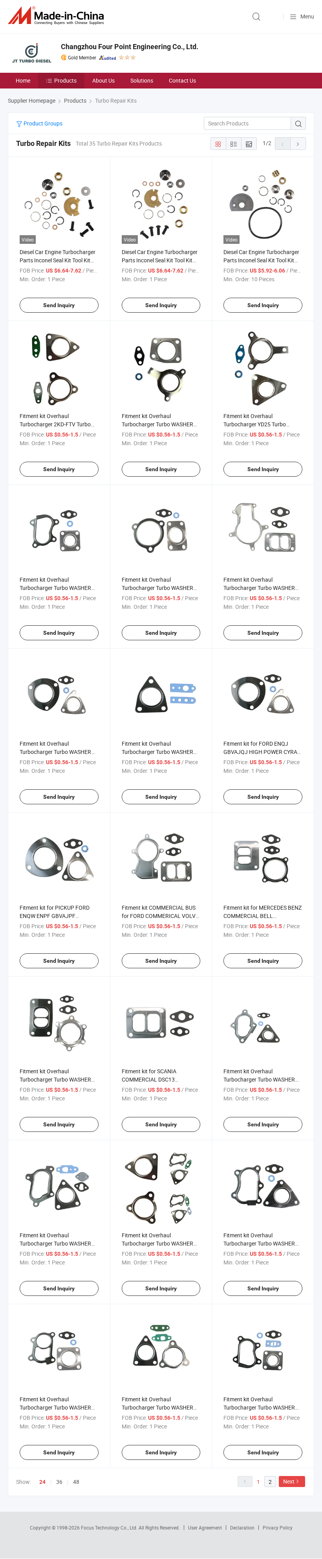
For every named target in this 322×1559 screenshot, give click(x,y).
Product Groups (42, 123)
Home (23, 80)
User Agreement (205, 1527)
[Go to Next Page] (298, 143)
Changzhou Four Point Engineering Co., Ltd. (129, 46)
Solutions (141, 80)
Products (65, 80)
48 (76, 1481)
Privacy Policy (278, 1527)
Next (289, 1481)
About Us (103, 80)
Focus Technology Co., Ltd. (110, 1527)
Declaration (242, 1527)
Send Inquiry (59, 305)
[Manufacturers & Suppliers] (57, 15)
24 (42, 1482)
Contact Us (182, 80)
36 (59, 1481)
